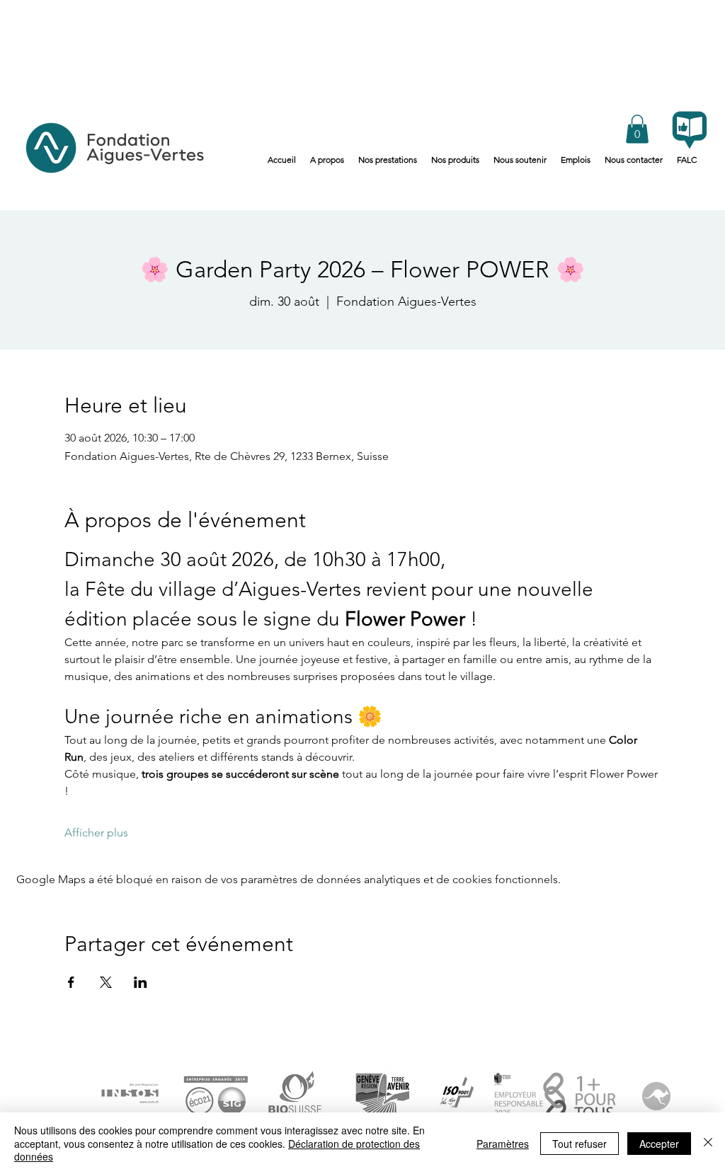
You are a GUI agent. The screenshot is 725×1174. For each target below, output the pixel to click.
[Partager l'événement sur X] (106, 982)
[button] (637, 129)
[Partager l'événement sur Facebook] (71, 982)
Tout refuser (579, 1143)
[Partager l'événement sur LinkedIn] (140, 982)
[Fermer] (708, 1143)
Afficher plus (96, 832)
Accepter (659, 1143)
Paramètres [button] (502, 1143)
